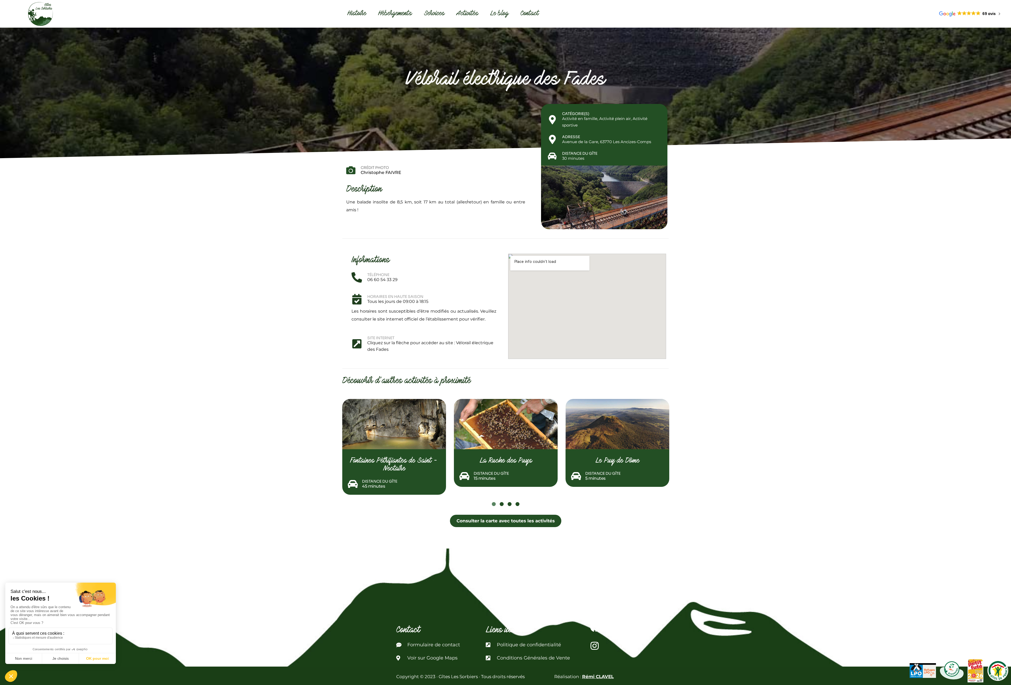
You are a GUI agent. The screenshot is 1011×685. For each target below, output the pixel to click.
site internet (380, 338)
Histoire (356, 14)
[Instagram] (595, 645)
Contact (530, 14)
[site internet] (356, 343)
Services (434, 14)
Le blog (499, 14)
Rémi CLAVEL (598, 676)
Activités (467, 14)
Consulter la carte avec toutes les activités (506, 520)
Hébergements (395, 14)
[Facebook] (595, 627)
